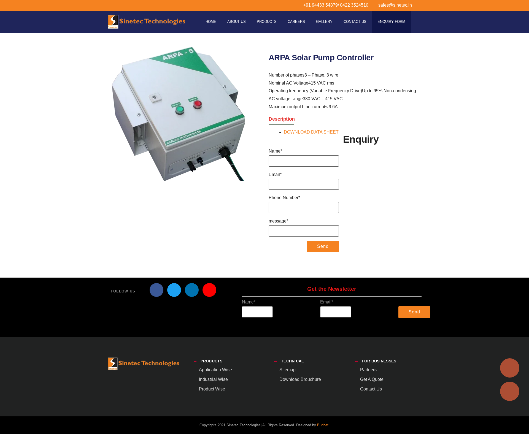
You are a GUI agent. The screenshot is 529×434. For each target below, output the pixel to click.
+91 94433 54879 (320, 5)
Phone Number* (284, 197)
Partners (368, 369)
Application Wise (215, 369)
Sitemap (287, 369)
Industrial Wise (213, 379)
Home (211, 22)
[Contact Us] (509, 391)
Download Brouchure (300, 379)
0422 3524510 (353, 5)
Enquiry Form (391, 22)
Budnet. (323, 425)
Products (267, 22)
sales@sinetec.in (395, 5)
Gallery (324, 22)
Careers (296, 22)
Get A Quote (372, 379)
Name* (275, 151)
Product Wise (212, 389)
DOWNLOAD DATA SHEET (311, 132)
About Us (236, 22)
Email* (275, 174)
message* (278, 221)
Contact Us (355, 22)
